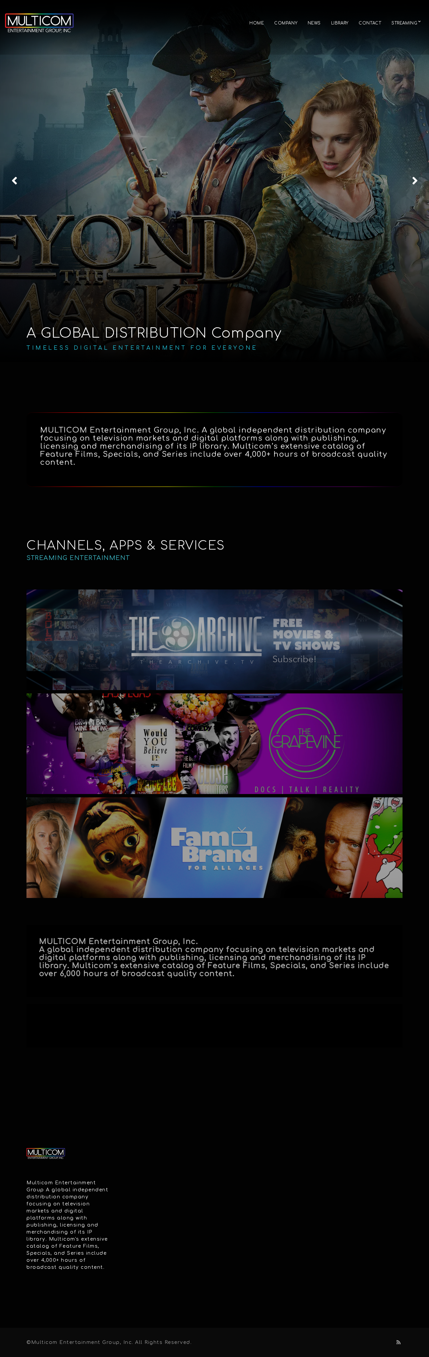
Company (285, 23)
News (314, 23)
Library (340, 23)
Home (256, 23)
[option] (214, 181)
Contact (370, 23)
